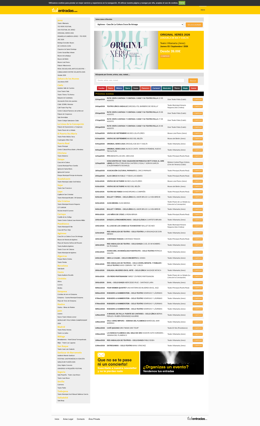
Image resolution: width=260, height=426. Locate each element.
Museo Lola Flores (64, 62)
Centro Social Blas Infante (66, 52)
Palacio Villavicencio (64, 65)
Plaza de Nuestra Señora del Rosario (70, 243)
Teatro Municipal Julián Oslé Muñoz (69, 182)
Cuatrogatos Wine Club (65, 140)
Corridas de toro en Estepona (67, 294)
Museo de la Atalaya (64, 56)
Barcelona (63, 265)
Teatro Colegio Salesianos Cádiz (68, 120)
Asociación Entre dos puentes (67, 101)
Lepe (60, 191)
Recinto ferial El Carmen (65, 211)
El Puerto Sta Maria (67, 133)
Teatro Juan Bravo (64, 378)
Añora (59, 281)
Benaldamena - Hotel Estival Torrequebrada (72, 339)
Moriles (60, 288)
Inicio (57, 419)
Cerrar (182, 3)
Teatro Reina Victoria (64, 330)
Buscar (193, 81)
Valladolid (63, 397)
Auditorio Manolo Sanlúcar (66, 355)
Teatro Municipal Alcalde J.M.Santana (70, 198)
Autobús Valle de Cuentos (66, 88)
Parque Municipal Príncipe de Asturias (70, 175)
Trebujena (63, 391)
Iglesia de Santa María (65, 169)
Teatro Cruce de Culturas (66, 249)
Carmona (61, 384)
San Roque (63, 346)
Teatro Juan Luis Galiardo (66, 349)
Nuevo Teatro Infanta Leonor (67, 317)
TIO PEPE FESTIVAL (65, 26)
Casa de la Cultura (64, 162)
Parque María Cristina (65, 259)
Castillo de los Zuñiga (65, 217)
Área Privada (94, 419)
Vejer (60, 185)
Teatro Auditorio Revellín (65, 275)
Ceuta (61, 272)
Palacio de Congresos (65, 114)
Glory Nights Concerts (65, 365)
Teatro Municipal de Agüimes (67, 252)
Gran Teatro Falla (63, 91)
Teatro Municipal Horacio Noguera (69, 204)
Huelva (61, 304)
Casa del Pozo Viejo (64, 230)
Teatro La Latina (63, 333)
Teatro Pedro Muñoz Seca (66, 136)
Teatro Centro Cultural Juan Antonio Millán (71, 220)
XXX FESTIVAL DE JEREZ (66, 30)
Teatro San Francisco (65, 188)
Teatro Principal (63, 146)
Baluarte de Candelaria (65, 98)
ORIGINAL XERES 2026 (66, 33)
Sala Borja (61, 400)
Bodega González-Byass (66, 43)
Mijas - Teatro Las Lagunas (66, 343)
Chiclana (62, 153)
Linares (60, 313)
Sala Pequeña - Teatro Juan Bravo (69, 375)
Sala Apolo (61, 268)
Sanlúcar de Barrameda (70, 352)
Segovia (61, 372)
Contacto (81, 419)
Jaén (60, 310)
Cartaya (62, 214)
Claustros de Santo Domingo (67, 49)
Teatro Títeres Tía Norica (66, 94)
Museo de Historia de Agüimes (67, 239)
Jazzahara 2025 (63, 82)
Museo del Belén (63, 59)
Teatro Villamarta (63, 23)
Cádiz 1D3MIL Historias (65, 104)
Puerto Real (63, 143)
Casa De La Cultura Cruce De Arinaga (70, 236)
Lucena (60, 285)
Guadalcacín (64, 178)
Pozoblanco (63, 223)
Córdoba (62, 278)
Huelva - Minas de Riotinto (66, 307)
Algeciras (62, 256)
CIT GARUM (62, 207)
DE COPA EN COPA (64, 46)
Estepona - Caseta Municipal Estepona (70, 297)
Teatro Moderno (63, 156)
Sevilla (61, 381)
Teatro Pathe (62, 388)
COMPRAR (165, 56)
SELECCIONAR (194, 25)
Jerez (60, 20)
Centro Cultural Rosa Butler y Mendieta (70, 149)
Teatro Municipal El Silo (65, 226)
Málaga (61, 336)
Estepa (61, 159)
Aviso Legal (68, 419)
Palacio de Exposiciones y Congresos (70, 127)
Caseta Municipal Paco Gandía (68, 165)
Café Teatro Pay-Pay (64, 107)
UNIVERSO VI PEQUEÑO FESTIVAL (70, 368)
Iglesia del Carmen (64, 172)
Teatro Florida (62, 262)
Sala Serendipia (63, 117)
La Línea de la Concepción (71, 124)
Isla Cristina (64, 201)
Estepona (62, 291)
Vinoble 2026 (62, 75)
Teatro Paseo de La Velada (66, 130)
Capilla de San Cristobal (65, 194)
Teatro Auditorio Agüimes (66, 246)
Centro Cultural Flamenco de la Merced (70, 111)
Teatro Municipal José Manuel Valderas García (73, 394)
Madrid (61, 326)
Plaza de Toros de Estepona (67, 301)
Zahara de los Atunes (68, 78)
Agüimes (62, 233)
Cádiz (60, 85)
